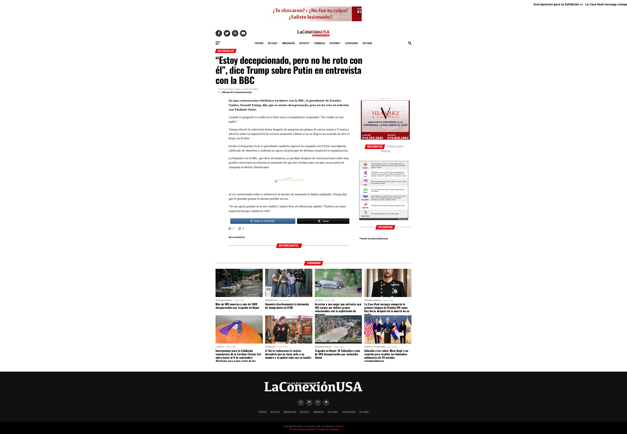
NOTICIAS (272, 43)
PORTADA (259, 43)
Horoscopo (403, 219)
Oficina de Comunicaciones (237, 92)
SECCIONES (335, 43)
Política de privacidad (302, 429)
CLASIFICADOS (351, 43)
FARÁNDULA (319, 43)
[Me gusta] (230, 228)
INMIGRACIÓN (288, 43)
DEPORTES (304, 43)
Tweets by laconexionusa (373, 238)
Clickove (339, 426)
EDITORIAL (367, 43)
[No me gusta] (240, 228)
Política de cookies (328, 429)
